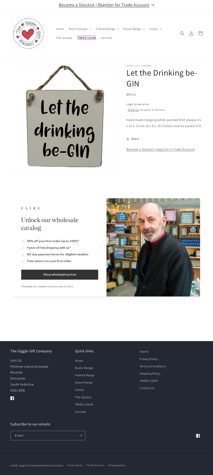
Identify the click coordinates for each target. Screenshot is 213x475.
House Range (84, 382)
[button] (80, 28)
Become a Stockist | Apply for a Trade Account (160, 149)
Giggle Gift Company (30, 465)
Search (144, 351)
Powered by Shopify (52, 465)
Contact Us (147, 388)
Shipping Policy (150, 373)
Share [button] (135, 139)
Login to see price (137, 104)
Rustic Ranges (84, 368)
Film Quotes (83, 397)
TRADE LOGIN (84, 404)
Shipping (133, 109)
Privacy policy (75, 465)
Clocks (79, 390)
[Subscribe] (80, 435)
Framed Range (84, 375)
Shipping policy (117, 465)
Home (79, 360)
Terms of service (95, 465)
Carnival (80, 412)
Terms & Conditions (153, 366)
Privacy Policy (149, 359)
